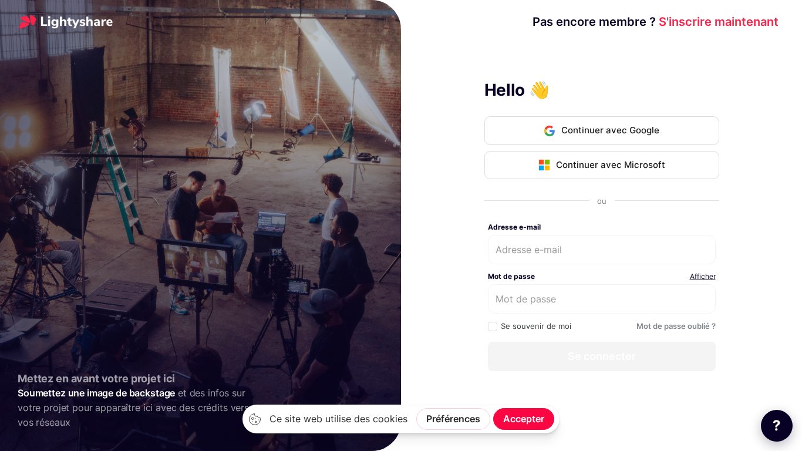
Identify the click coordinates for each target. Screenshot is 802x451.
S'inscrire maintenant (656, 22)
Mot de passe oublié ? (676, 326)
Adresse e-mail (514, 227)
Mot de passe (511, 276)
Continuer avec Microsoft (610, 164)
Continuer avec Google (610, 130)
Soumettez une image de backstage (96, 393)
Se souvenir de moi (536, 326)
